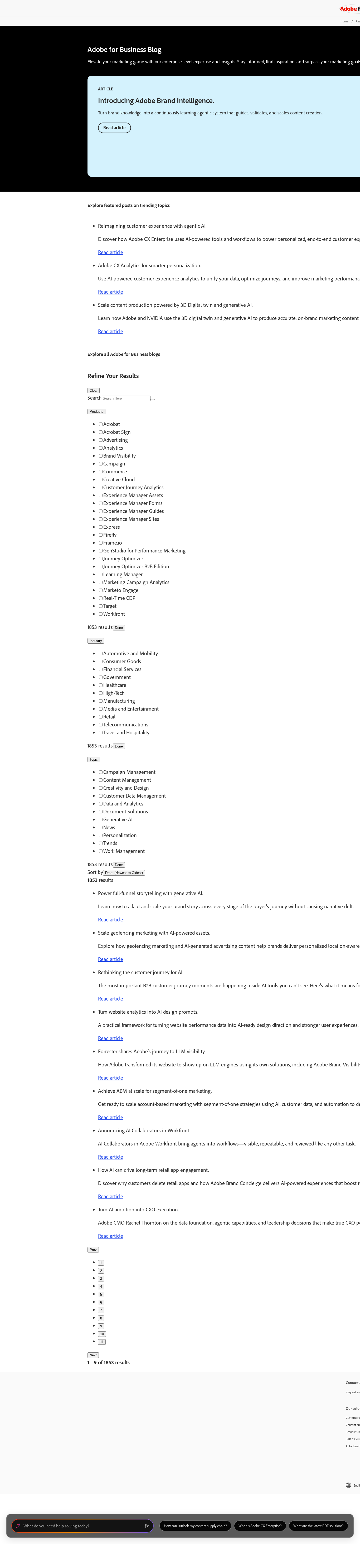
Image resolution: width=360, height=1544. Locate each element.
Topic (94, 759)
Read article (114, 127)
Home (344, 21)
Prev (93, 1250)
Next (93, 1355)
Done (119, 628)
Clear (94, 390)
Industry (96, 641)
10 (102, 1334)
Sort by (95, 872)
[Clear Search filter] (152, 399)
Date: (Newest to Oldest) (124, 873)
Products (96, 412)
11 (102, 1342)
